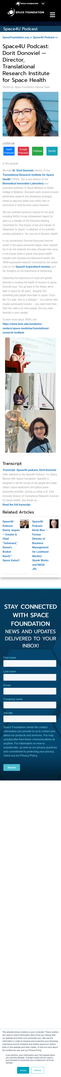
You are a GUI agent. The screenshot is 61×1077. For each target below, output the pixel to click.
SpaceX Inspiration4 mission (33, 266)
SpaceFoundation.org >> (17, 37)
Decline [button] (37, 1070)
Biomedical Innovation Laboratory (23, 183)
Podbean (37, 151)
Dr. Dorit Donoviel (22, 170)
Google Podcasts (23, 151)
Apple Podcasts (9, 151)
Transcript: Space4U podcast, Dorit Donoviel (29, 470)
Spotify (52, 151)
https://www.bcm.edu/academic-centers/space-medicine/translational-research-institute (26, 328)
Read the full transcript (16, 504)
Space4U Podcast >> (45, 37)
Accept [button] (23, 1070)
